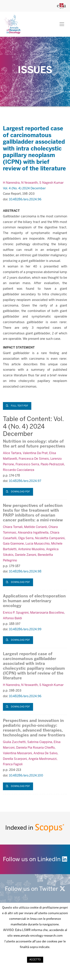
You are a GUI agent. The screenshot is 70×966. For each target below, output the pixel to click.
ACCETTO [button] (35, 959)
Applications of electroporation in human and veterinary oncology (34, 601)
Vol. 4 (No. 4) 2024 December (24, 188)
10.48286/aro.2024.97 (25, 481)
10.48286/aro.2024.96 (25, 199)
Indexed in (20, 828)
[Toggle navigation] (62, 24)
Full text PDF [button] (19, 406)
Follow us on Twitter (32, 889)
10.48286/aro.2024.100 (26, 775)
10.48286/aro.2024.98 (25, 571)
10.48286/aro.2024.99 (25, 629)
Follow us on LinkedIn (32, 859)
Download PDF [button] (20, 492)
